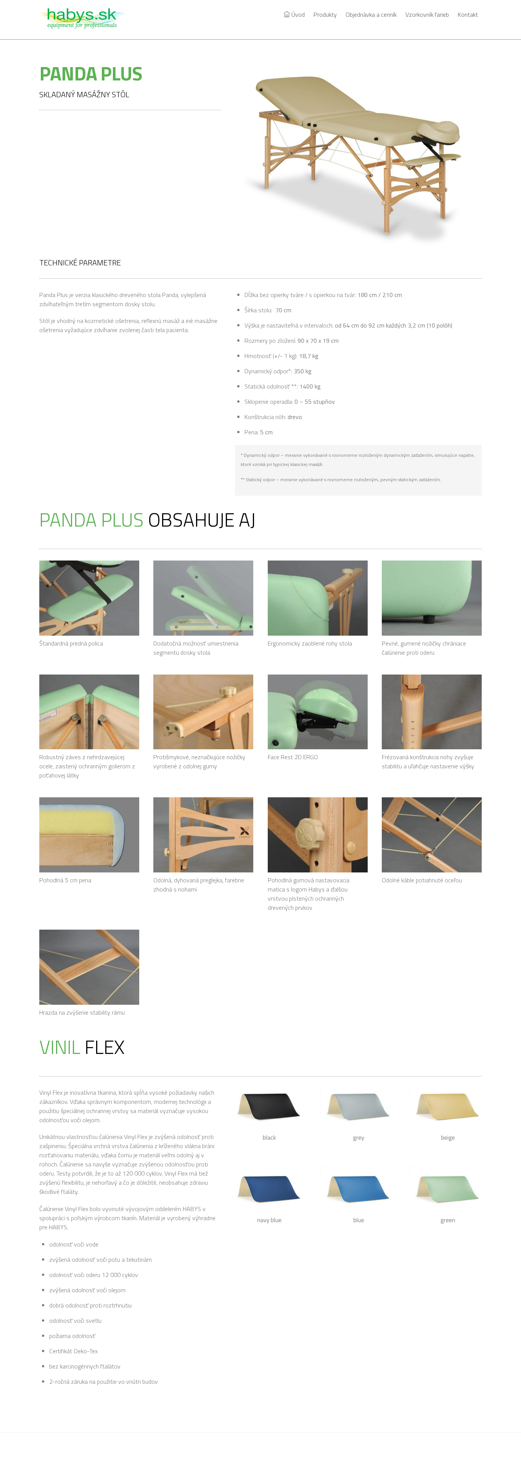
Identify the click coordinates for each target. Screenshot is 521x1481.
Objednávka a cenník (371, 14)
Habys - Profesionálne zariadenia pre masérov (257, 1457)
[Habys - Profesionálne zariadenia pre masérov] (87, 24)
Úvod (297, 14)
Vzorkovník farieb (427, 14)
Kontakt (468, 14)
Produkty (325, 14)
